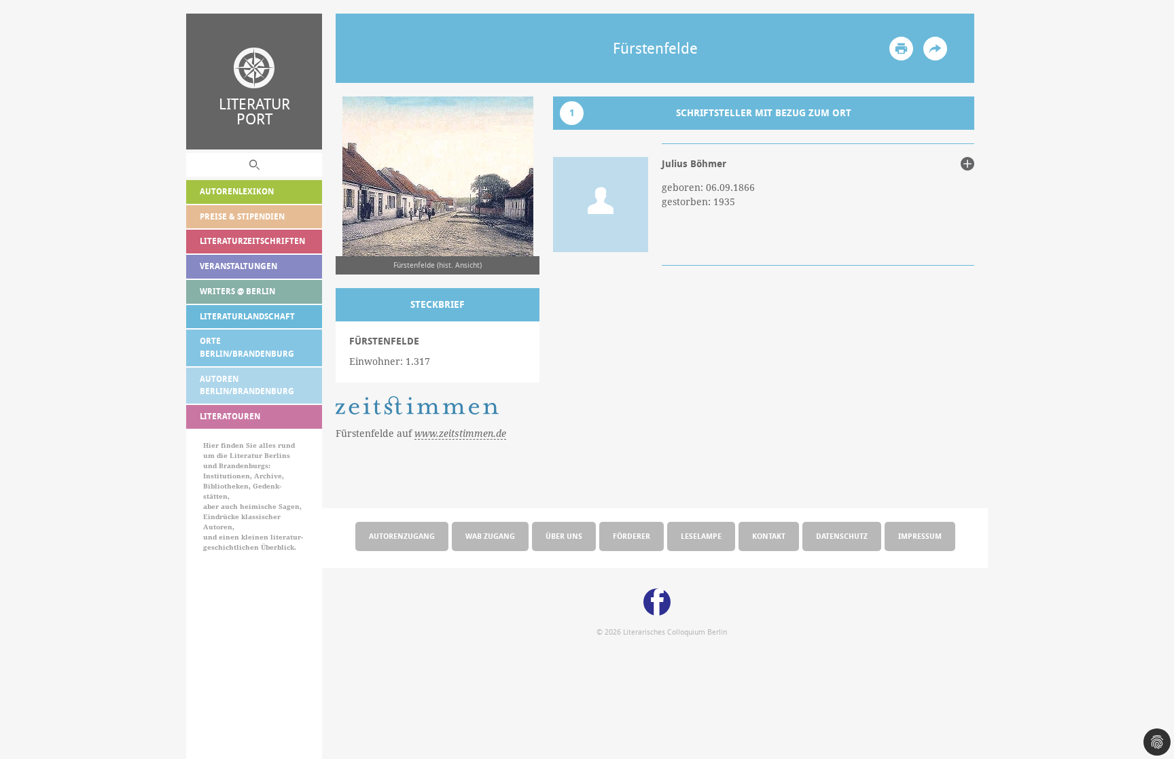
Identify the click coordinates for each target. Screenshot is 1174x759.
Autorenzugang (402, 536)
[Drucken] (901, 48)
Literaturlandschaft (247, 316)
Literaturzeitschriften (252, 241)
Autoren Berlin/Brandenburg (247, 385)
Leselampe (701, 536)
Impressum (920, 536)
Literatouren (230, 416)
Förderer (631, 536)
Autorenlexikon (237, 191)
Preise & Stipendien (242, 216)
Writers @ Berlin (237, 291)
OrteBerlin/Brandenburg (247, 347)
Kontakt (768, 536)
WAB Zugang (490, 536)
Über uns (564, 536)
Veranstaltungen (238, 266)
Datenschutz (842, 536)
